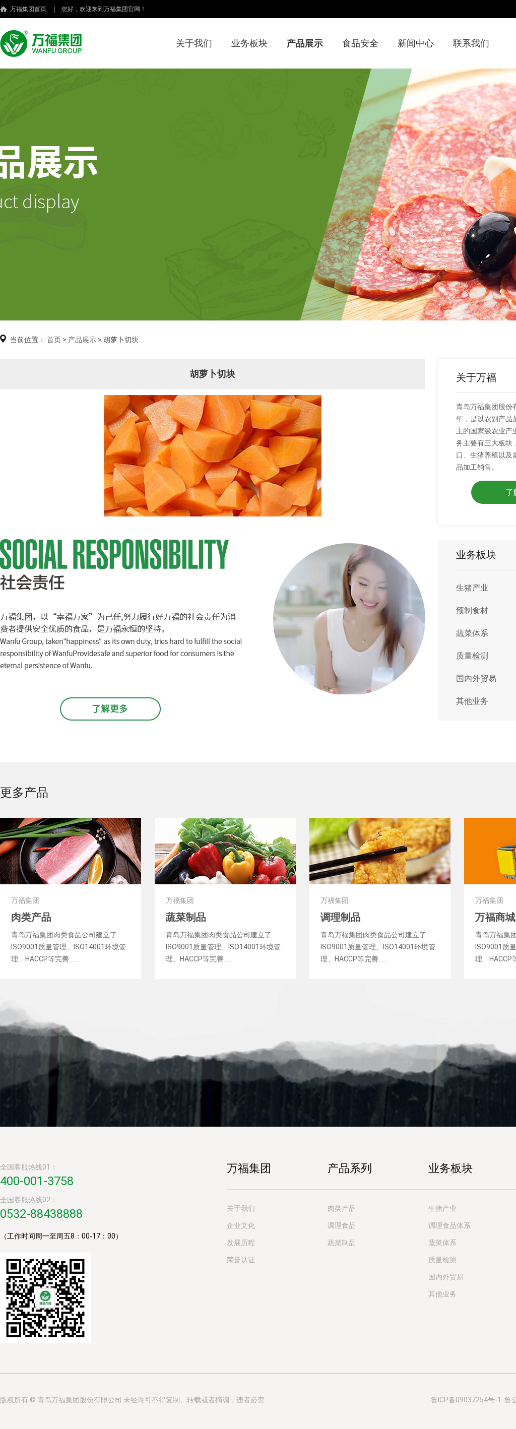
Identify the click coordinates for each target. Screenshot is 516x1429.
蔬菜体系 (472, 633)
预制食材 (472, 610)
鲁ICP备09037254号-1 (466, 1400)
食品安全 (360, 43)
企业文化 (241, 1225)
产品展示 (305, 43)
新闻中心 (416, 43)
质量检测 (472, 656)
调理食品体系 (449, 1225)
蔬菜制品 (342, 1243)
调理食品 (342, 1225)
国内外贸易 (476, 678)
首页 (54, 340)
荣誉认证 (241, 1260)
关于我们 (194, 43)
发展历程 (241, 1243)
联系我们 (471, 43)
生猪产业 (472, 588)
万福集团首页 (28, 9)
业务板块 (249, 43)
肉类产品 (342, 1208)
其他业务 (472, 701)
